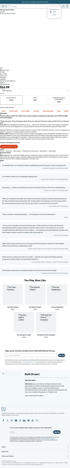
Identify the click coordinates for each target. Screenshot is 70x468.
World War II (43, 151)
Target (58, 111)
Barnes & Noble (13, 111)
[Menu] (3, 6)
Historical (9, 151)
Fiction (2, 151)
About (3, 447)
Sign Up (61, 355)
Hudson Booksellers (48, 111)
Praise (2, 160)
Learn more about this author (34, 395)
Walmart (66, 111)
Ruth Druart (5, 70)
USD (54, 12)
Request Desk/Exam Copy (8, 146)
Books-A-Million (26, 111)
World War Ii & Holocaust (30, 151)
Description (3, 113)
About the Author (5, 153)
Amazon (3, 111)
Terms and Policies (8, 456)
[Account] (63, 6)
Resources (5, 451)
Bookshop (36, 111)
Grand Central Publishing (7, 81)
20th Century (17, 151)
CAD (54, 15)
